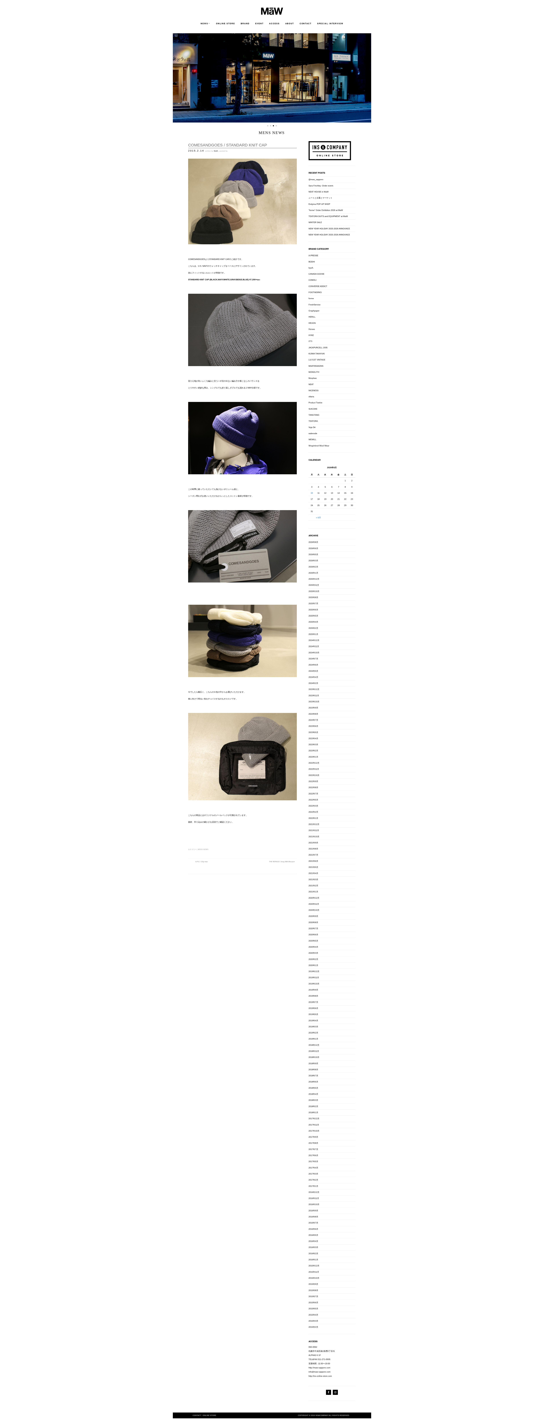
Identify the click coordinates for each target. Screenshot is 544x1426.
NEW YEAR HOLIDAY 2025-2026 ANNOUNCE (329, 228)
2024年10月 (314, 652)
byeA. (311, 268)
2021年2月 (313, 885)
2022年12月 (314, 763)
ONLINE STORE (225, 23)
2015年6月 (313, 1302)
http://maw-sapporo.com (319, 1368)
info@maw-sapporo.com (320, 1372)
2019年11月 (314, 977)
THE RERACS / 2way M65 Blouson (282, 862)
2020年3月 (313, 953)
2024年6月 (313, 665)
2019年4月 (313, 1020)
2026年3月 (313, 560)
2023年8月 (313, 714)
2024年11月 (314, 646)
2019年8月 (313, 996)
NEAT (311, 384)
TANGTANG (314, 415)
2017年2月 (313, 1180)
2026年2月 (313, 567)
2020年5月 (313, 941)
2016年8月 (313, 1217)
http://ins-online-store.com (320, 1376)
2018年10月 (314, 1057)
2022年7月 (313, 794)
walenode (313, 433)
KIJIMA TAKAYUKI (317, 353)
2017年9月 (313, 1137)
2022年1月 (313, 818)
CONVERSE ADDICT (318, 286)
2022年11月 (314, 769)
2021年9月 (313, 843)
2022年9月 (313, 781)
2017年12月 (314, 1118)
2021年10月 (314, 836)
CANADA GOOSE (316, 274)
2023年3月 (313, 744)
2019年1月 (313, 1039)
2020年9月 (313, 916)
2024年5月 (313, 671)
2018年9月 (313, 1063)
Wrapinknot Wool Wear (319, 446)
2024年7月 (313, 659)
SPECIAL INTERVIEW (330, 23)
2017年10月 (314, 1131)
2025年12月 (314, 579)
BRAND (245, 23)
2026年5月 (313, 554)
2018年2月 (313, 1106)
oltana (311, 396)
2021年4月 (313, 873)
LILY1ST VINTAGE (317, 360)
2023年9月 (313, 708)
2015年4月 (313, 1315)
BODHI (312, 262)
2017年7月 (313, 1149)
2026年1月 (313, 573)
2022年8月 (313, 787)
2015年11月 (314, 1272)
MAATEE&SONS (316, 366)
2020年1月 (313, 965)
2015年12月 (314, 1266)
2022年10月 (314, 775)
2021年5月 (313, 867)
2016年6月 (313, 1229)
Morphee (313, 378)
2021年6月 (313, 861)
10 (312, 493)
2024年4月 (313, 677)
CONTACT (306, 23)
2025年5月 (313, 616)
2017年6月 (313, 1155)
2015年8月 (313, 1290)
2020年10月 (314, 910)
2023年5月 (313, 732)
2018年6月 (313, 1082)
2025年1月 (313, 634)
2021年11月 (314, 830)
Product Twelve (315, 403)
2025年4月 (313, 622)
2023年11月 (314, 695)
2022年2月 (313, 812)
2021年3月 (313, 879)
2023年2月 (313, 750)
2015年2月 (313, 1327)
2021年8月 (313, 849)
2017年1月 (313, 1186)
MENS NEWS (203, 849)
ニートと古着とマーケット (320, 198)
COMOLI (312, 280)
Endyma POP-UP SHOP (319, 204)
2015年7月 (313, 1296)
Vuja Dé (312, 427)
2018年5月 (313, 1088)
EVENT (259, 23)
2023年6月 (313, 726)
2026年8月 (313, 542)
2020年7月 (313, 928)
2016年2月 (313, 1253)
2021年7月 (313, 855)
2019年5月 (313, 1014)
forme (311, 298)
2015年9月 (313, 1284)
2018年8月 (313, 1069)
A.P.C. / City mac (201, 862)
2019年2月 (313, 1033)
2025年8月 (313, 597)
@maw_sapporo (316, 179)
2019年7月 (313, 1002)
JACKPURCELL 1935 (318, 347)
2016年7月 (313, 1223)
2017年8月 (313, 1143)
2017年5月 (313, 1161)
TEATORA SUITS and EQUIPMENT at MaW (328, 216)
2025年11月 (314, 585)
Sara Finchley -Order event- (321, 186)
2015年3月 (313, 1321)
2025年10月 (314, 591)
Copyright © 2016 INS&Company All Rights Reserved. (324, 1415)
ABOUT (289, 23)
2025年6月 (313, 610)
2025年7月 (313, 603)
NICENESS (313, 390)
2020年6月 (313, 934)
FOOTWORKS (315, 292)
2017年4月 (313, 1168)
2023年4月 (313, 738)
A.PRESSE (313, 255)
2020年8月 (313, 922)
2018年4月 (313, 1094)
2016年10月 (314, 1204)
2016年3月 (313, 1247)
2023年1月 (313, 757)
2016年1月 (313, 1259)
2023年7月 (313, 720)
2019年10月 (314, 984)
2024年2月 (313, 683)
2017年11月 (314, 1125)
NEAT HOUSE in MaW (319, 192)
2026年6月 (313, 548)
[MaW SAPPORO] (272, 14)
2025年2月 (313, 628)
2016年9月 (313, 1210)
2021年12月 (314, 824)
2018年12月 (314, 1045)
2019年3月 (313, 1026)
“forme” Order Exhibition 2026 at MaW (326, 210)
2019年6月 (313, 1008)
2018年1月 (313, 1112)
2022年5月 (313, 800)
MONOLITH (314, 372)
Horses (312, 329)
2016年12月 (314, 1192)
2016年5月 (313, 1235)
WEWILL (312, 439)
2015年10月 (314, 1278)
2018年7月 (313, 1075)
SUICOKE (313, 409)
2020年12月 (314, 898)
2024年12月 (314, 640)
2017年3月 (313, 1174)
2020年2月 (313, 959)
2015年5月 (313, 1308)
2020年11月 (314, 904)
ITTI (310, 341)
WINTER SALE (315, 222)
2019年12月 (314, 971)
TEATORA (313, 421)
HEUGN (312, 323)
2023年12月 (314, 689)
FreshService (314, 304)
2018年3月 (313, 1100)
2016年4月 (313, 1241)
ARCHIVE (313, 535)
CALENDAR (315, 460)
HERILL (312, 317)
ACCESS (274, 23)
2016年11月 (314, 1198)
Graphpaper (314, 311)
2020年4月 (313, 947)
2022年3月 (313, 806)
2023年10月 (314, 701)
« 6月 (318, 517)
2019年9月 (313, 990)
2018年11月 (314, 1051)
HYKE (311, 335)
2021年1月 (313, 892)
